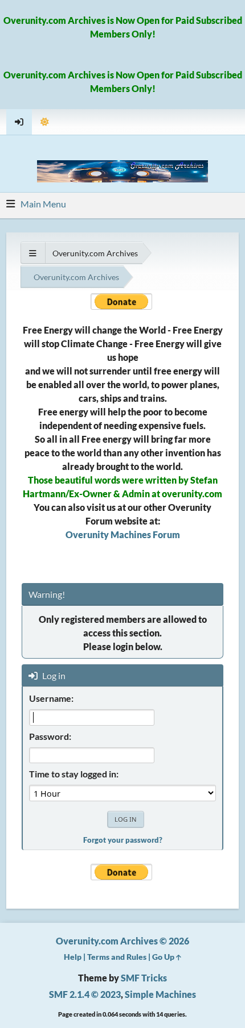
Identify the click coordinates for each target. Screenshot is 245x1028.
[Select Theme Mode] (45, 122)
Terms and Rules (116, 957)
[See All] (32, 253)
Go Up (164, 957)
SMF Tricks (144, 977)
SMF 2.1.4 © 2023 (85, 994)
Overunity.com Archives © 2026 (122, 940)
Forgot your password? (122, 839)
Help (72, 957)
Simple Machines (160, 994)
